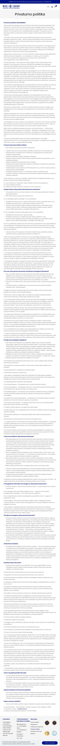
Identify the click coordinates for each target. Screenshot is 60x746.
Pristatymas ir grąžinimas (37, 727)
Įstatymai (33, 733)
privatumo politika (30, 744)
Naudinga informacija (36, 731)
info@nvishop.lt (22, 709)
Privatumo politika (35, 729)
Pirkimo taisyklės (35, 722)
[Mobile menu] (48, 6)
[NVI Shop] (11, 7)
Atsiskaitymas (34, 724)
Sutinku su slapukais (50, 743)
